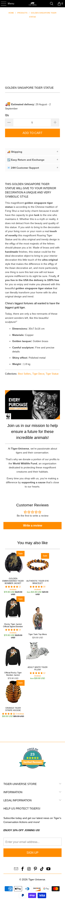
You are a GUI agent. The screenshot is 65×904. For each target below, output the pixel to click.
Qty (7, 115)
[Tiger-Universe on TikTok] (42, 869)
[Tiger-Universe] (32, 3)
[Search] (51, 3)
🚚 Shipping (32, 151)
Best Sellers (24, 374)
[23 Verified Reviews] (32, 775)
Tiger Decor (38, 374)
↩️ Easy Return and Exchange (32, 159)
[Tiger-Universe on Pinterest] (35, 869)
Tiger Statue (52, 374)
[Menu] (2, 3)
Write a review (32, 525)
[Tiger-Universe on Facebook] (22, 869)
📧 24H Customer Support (32, 167)
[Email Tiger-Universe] (16, 869)
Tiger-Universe (36, 879)
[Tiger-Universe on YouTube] (48, 869)
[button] (11, 587)
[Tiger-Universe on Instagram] (29, 869)
